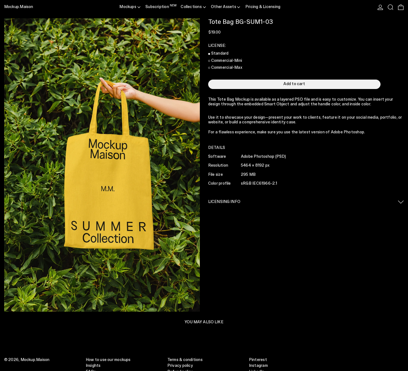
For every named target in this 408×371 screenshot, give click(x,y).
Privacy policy (180, 366)
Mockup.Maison (18, 7)
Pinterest (258, 360)
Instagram (258, 366)
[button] (390, 7)
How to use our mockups (108, 360)
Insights (93, 366)
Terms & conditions (185, 360)
